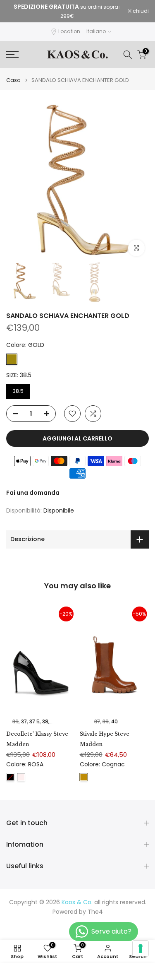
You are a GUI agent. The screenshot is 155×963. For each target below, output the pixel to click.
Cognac (84, 777)
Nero (10, 777)
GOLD (11, 359)
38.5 (18, 391)
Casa (13, 80)
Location (69, 31)
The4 (95, 912)
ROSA (21, 777)
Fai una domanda (33, 493)
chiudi (140, 11)
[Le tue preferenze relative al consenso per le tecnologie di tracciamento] (140, 948)
